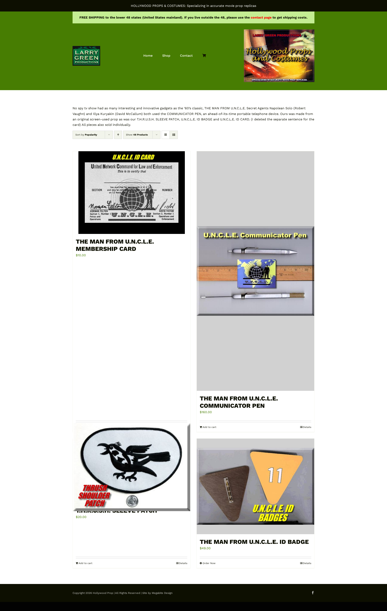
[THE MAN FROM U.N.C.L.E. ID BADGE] (255, 486)
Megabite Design (162, 592)
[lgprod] (86, 47)
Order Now (209, 563)
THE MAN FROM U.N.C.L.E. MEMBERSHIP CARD (115, 245)
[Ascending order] (118, 135)
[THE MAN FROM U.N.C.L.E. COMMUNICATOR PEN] (255, 271)
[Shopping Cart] (204, 56)
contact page (261, 17)
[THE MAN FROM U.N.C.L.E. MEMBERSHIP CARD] (131, 192)
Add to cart (85, 563)
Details (183, 563)
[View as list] (174, 135)
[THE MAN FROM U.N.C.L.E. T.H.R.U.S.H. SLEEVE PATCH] (131, 467)
